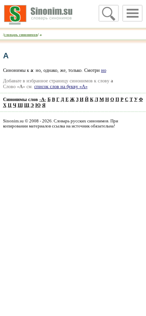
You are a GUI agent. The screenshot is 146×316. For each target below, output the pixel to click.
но (103, 70)
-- (42, 99)
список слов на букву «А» (61, 86)
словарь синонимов (21, 35)
